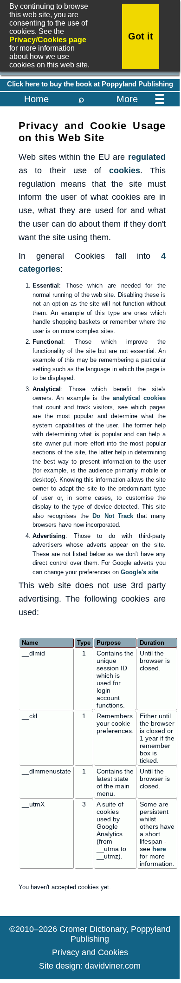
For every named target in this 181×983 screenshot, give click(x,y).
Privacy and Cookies (90, 952)
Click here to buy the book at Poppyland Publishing (90, 84)
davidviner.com (113, 965)
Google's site (139, 572)
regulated (147, 157)
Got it (140, 36)
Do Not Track (112, 515)
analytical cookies (139, 397)
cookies (124, 170)
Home (36, 99)
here (159, 848)
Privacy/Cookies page (47, 40)
